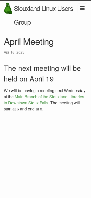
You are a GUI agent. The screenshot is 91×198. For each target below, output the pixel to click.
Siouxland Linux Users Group (43, 14)
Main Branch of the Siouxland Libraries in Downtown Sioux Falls (44, 100)
